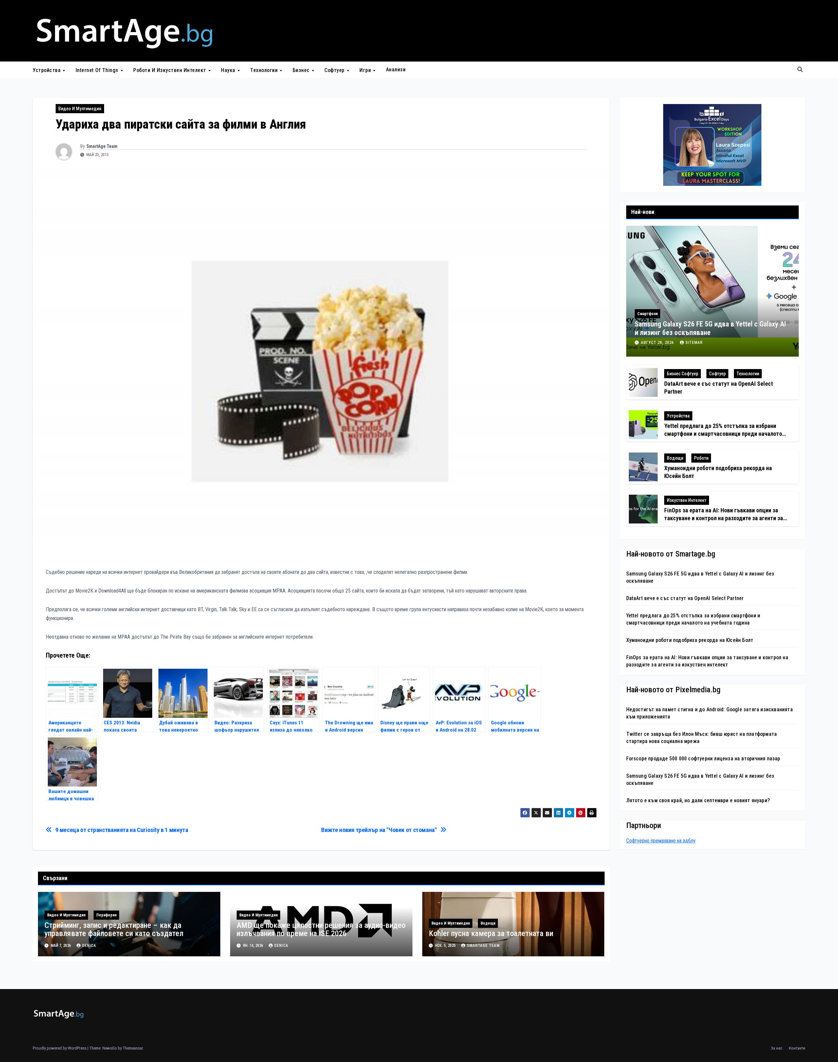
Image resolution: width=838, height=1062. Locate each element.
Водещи (488, 923)
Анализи (396, 69)
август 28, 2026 (658, 342)
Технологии (264, 70)
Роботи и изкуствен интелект (170, 70)
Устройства (47, 70)
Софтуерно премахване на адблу (661, 841)
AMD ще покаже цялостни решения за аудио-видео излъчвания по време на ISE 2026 (321, 929)
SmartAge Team (102, 146)
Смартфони (647, 313)
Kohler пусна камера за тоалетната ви (491, 933)
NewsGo (109, 1048)
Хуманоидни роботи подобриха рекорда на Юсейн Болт (690, 640)
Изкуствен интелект (686, 500)
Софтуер (335, 70)
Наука (229, 70)
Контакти (797, 1048)
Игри (366, 70)
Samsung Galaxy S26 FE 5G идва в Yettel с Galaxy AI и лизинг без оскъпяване (710, 328)
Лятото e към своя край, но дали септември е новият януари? (698, 800)
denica (89, 945)
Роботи (701, 458)
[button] (800, 69)
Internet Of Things (98, 70)
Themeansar (133, 1048)
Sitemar (694, 342)
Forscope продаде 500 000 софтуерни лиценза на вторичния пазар (703, 758)
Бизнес (302, 70)
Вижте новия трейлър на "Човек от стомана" (379, 830)
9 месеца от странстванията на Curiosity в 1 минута (121, 830)
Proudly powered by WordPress (60, 1048)
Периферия (106, 915)
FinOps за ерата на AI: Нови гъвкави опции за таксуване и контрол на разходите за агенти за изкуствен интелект (723, 518)
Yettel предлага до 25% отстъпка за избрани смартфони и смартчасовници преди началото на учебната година (723, 434)
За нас (776, 1048)
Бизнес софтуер (682, 374)
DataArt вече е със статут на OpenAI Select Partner (685, 598)
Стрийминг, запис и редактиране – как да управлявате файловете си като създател (115, 929)
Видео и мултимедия (79, 108)
